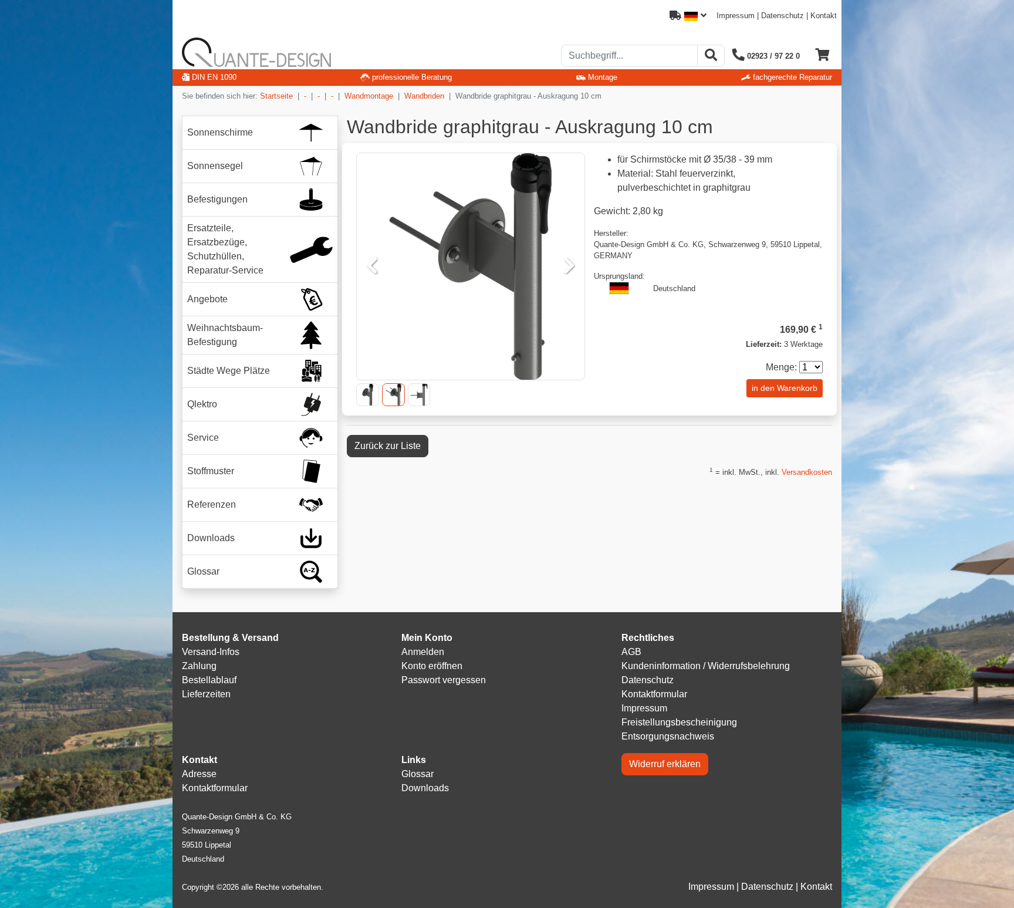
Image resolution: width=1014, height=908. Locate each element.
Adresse (199, 774)
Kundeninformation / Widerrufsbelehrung (705, 666)
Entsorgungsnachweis (667, 736)
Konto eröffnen (431, 666)
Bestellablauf (209, 680)
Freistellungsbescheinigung (679, 722)
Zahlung (199, 666)
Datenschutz (782, 15)
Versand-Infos (210, 652)
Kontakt (823, 15)
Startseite (276, 96)
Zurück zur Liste (387, 446)
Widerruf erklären (665, 764)
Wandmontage (368, 96)
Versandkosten (807, 472)
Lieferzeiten (206, 694)
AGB (631, 652)
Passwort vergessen (443, 680)
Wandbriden (424, 96)
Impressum (735, 15)
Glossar (417, 774)
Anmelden (422, 652)
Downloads (425, 788)
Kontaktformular (654, 694)
